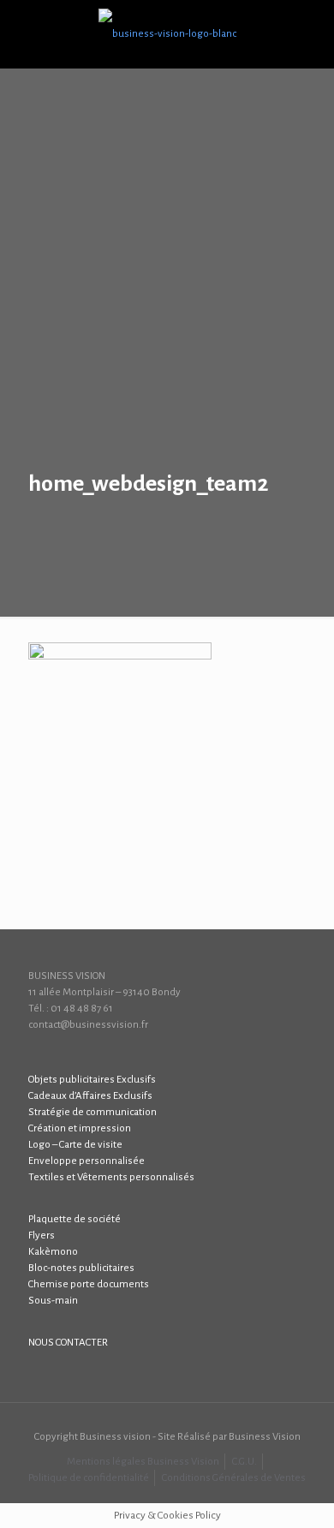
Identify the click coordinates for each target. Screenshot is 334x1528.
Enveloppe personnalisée (86, 1161)
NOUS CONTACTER (68, 1342)
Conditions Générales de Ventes (234, 1477)
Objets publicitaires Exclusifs (92, 1079)
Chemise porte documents (88, 1284)
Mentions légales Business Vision (143, 1461)
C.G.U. (244, 1461)
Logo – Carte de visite (75, 1144)
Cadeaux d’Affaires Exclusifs (90, 1095)
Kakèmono (53, 1251)
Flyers (41, 1235)
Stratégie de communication (92, 1112)
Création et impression (79, 1128)
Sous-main (53, 1300)
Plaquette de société (74, 1219)
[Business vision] (167, 34)
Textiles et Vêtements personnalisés (111, 1177)
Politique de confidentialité (88, 1477)
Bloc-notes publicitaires (81, 1268)
